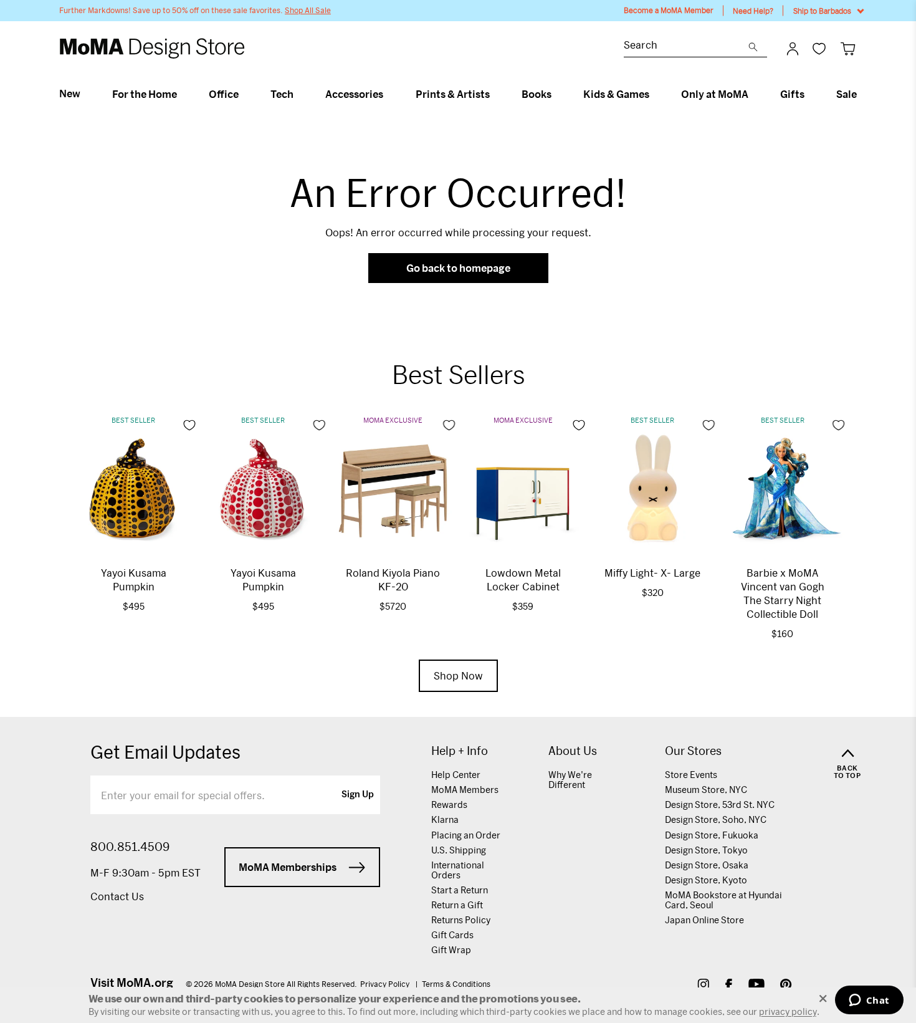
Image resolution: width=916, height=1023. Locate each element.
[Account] (792, 48)
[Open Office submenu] (244, 94)
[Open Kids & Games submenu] (655, 94)
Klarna (445, 819)
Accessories (354, 94)
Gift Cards (452, 934)
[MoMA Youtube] (756, 986)
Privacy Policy (385, 983)
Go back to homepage (458, 268)
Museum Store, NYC (706, 789)
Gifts (792, 94)
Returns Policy (460, 920)
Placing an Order (465, 835)
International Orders (457, 870)
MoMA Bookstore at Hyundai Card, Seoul (723, 900)
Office (224, 94)
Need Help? (753, 10)
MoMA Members (465, 789)
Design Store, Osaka (706, 865)
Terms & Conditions (456, 983)
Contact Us (117, 896)
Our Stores (693, 750)
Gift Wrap (451, 949)
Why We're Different (570, 779)
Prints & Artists (453, 94)
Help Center (455, 774)
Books (536, 94)
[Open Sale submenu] (862, 94)
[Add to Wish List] (189, 425)
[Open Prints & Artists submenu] (495, 94)
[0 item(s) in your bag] (848, 48)
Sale (846, 94)
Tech (281, 94)
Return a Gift (457, 905)
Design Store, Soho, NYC (715, 819)
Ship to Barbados (822, 10)
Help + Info (459, 750)
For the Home (144, 94)
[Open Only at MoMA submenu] (754, 94)
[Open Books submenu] (557, 94)
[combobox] (686, 46)
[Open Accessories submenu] (388, 94)
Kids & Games (616, 94)
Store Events (691, 774)
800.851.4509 (129, 846)
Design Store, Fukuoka (711, 835)
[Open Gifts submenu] (810, 94)
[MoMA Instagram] (703, 986)
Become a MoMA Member (668, 10)
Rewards (449, 804)
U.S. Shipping (458, 850)
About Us (572, 750)
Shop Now (458, 675)
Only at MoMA (714, 94)
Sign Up (357, 794)
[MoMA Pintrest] (786, 986)
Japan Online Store (704, 920)
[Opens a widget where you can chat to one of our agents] (869, 1001)
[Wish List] (819, 48)
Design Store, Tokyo (706, 850)
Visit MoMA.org (131, 982)
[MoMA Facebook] (729, 986)
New (69, 93)
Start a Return (459, 890)
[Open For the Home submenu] (182, 94)
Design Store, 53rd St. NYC (720, 804)
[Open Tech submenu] (299, 94)
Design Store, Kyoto (706, 880)
